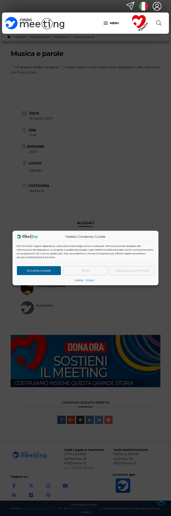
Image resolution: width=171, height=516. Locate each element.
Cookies (78, 279)
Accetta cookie (39, 270)
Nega (85, 270)
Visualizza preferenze (132, 270)
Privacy (90, 279)
